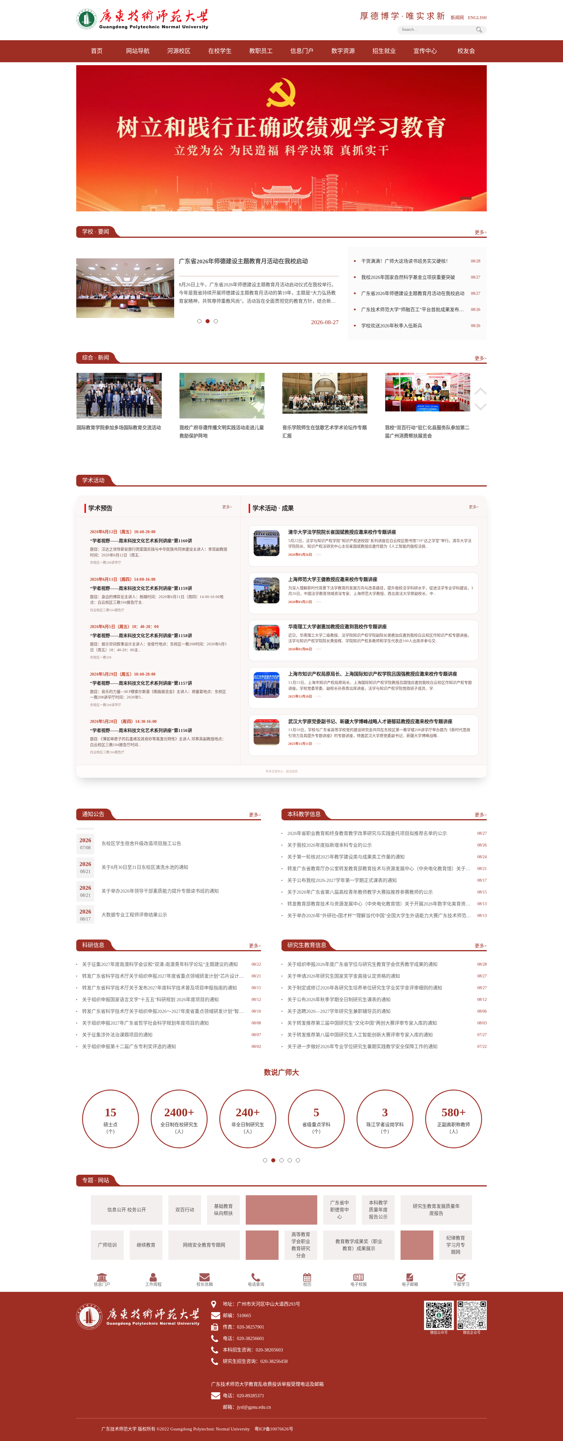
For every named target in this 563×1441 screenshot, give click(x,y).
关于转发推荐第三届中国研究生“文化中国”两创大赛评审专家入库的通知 (362, 1023)
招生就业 (384, 51)
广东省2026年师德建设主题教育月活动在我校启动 (412, 293)
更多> (481, 232)
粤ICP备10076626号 (274, 1429)
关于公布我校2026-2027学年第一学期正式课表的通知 (342, 880)
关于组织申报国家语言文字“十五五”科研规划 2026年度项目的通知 (150, 999)
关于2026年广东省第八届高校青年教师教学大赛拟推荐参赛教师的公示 (360, 892)
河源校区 (179, 51)
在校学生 (220, 51)
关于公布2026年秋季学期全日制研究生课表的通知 (339, 999)
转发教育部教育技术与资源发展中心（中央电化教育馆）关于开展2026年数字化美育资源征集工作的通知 (380, 903)
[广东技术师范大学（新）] (142, 18)
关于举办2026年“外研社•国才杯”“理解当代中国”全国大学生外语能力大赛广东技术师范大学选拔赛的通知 (380, 915)
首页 (97, 51)
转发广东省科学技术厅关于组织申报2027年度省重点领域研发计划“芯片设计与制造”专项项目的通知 (165, 976)
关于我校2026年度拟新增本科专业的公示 (329, 845)
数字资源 (343, 51)
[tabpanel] (281, 138)
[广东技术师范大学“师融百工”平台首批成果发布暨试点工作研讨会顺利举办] (125, 291)
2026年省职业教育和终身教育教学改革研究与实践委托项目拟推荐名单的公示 (367, 833)
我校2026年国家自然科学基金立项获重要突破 (408, 277)
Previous (480, 391)
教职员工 (261, 51)
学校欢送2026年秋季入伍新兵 (391, 325)
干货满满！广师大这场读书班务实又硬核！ (405, 261)
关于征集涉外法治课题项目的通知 (117, 1034)
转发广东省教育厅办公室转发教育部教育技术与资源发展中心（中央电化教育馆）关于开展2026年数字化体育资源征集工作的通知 (380, 868)
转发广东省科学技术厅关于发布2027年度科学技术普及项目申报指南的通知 (159, 987)
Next (480, 406)
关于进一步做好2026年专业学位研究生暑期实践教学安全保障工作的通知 (362, 1046)
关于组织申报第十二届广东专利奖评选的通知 (129, 1046)
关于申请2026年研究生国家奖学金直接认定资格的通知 (343, 976)
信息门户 (302, 51)
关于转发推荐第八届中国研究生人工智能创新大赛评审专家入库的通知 (360, 1034)
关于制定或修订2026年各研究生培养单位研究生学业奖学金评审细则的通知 (364, 987)
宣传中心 (425, 51)
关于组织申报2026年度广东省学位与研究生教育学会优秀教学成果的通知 (362, 964)
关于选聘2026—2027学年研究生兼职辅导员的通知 (339, 1011)
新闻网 (457, 17)
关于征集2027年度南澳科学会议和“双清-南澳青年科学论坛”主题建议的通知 (160, 964)
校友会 (466, 51)
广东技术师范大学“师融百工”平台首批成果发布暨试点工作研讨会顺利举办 (259, 261)
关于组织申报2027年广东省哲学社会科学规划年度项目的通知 (145, 1023)
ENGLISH (477, 17)
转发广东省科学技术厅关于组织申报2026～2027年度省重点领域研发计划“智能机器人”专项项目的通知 (165, 1011)
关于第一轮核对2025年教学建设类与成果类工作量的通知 (346, 856)
